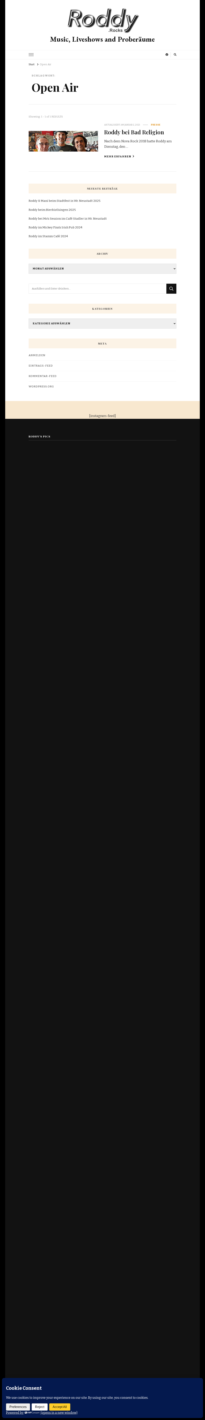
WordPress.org (41, 386)
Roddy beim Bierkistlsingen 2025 (52, 210)
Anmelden (37, 355)
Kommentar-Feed (43, 376)
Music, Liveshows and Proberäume (102, 39)
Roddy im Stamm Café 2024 (48, 236)
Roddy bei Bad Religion (134, 132)
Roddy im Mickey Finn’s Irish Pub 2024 (55, 227)
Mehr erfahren (117, 156)
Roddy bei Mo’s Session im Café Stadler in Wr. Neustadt (68, 218)
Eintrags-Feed (41, 365)
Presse (156, 124)
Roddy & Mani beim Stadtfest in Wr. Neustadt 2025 (64, 201)
